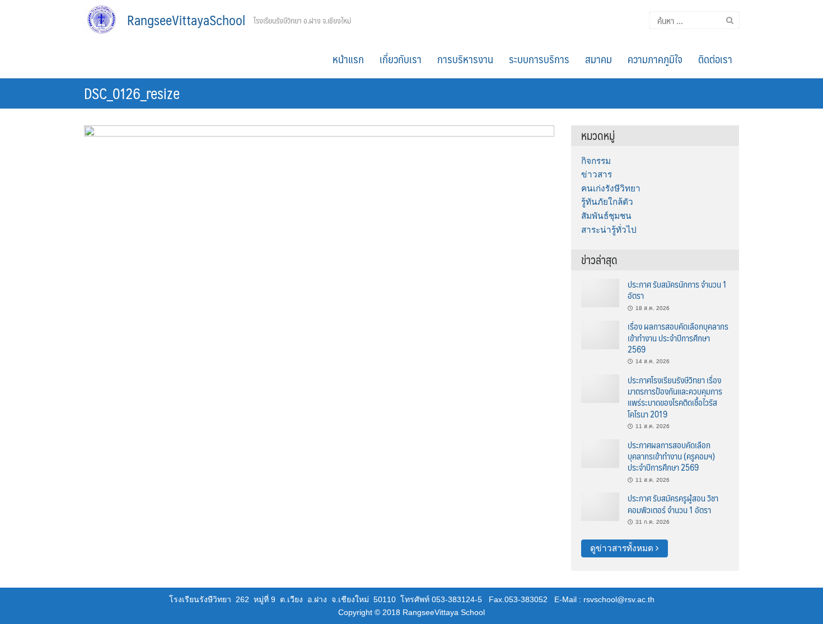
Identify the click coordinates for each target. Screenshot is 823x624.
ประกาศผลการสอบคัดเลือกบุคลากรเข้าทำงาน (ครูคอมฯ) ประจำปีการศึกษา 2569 (671, 456)
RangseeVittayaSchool (186, 19)
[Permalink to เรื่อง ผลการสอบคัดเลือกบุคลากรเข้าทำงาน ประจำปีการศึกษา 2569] (600, 334)
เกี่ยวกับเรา (401, 59)
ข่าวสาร (596, 174)
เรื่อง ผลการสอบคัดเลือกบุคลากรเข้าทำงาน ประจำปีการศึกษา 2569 (678, 337)
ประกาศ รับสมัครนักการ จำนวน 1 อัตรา (677, 289)
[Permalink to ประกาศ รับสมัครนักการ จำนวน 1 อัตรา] (600, 292)
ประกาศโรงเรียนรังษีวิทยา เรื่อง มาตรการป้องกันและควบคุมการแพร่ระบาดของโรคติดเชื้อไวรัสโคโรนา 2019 (675, 396)
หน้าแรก (348, 59)
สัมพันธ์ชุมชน (606, 215)
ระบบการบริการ (539, 59)
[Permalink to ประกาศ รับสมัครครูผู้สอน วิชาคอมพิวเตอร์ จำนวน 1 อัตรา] (600, 506)
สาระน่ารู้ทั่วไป (609, 229)
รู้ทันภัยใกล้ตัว (607, 202)
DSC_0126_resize (132, 93)
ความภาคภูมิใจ (655, 59)
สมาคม (598, 59)
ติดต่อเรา (715, 59)
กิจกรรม (596, 161)
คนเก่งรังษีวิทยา (610, 188)
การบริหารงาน (465, 59)
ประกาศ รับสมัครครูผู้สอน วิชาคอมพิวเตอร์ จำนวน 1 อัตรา (673, 503)
